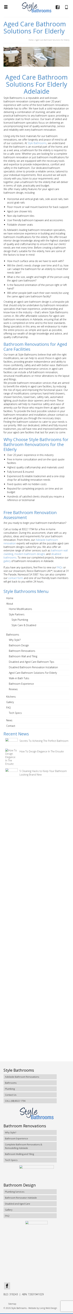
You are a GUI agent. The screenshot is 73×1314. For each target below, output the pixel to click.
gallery (7, 561)
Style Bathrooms (37, 143)
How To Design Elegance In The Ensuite (41, 751)
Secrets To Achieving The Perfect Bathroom (43, 740)
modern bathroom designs (29, 554)
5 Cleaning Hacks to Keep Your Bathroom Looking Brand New (43, 772)
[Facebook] (7, 1285)
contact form (15, 578)
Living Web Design (48, 1308)
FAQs (60, 567)
